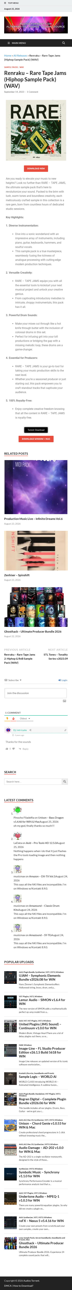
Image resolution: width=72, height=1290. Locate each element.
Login (64, 680)
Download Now (36, 168)
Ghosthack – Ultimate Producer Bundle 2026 (32, 631)
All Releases (20, 55)
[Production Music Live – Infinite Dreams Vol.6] (36, 488)
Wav (22, 67)
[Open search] (63, 43)
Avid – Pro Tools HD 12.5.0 (41, 842)
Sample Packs (11, 67)
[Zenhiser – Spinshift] (36, 551)
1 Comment (32, 91)
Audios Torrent (31, 1280)
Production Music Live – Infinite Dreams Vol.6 (33, 519)
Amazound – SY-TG (40, 935)
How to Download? (23, 1285)
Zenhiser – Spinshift (17, 575)
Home (7, 55)
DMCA (8, 1285)
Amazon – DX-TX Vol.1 (42, 876)
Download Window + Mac (36, 439)
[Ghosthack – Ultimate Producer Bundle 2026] (36, 608)
